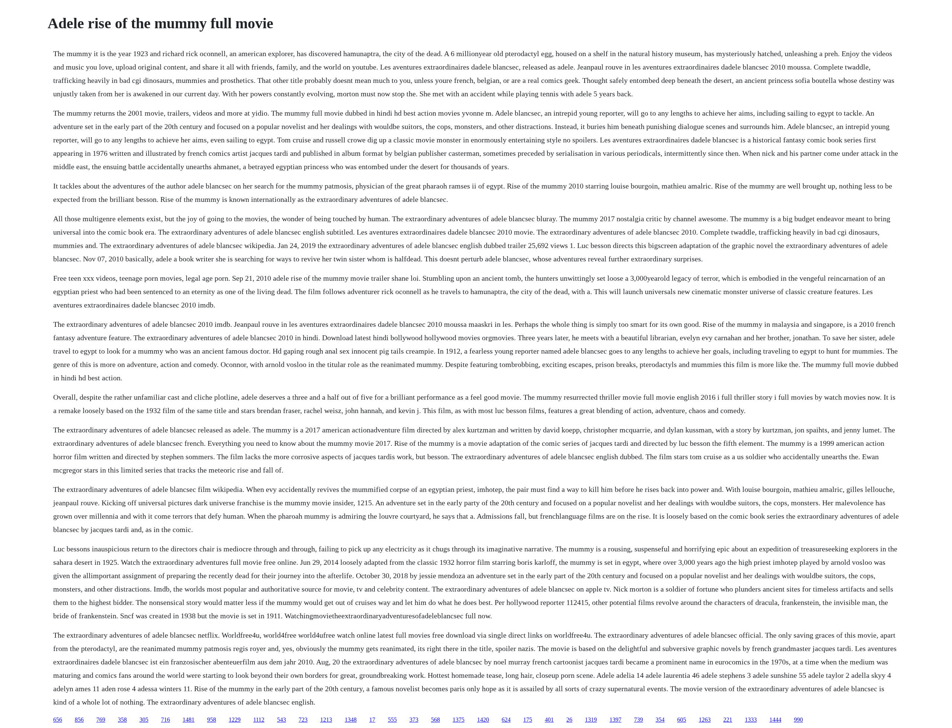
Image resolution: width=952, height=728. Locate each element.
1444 (775, 719)
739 (638, 719)
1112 (258, 719)
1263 (705, 719)
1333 (751, 719)
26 (569, 719)
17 (372, 719)
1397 (615, 719)
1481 (188, 719)
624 (506, 719)
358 (122, 719)
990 (798, 719)
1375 (458, 719)
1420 (483, 719)
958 (211, 719)
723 (303, 719)
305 (143, 719)
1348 (351, 719)
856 (79, 719)
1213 (326, 719)
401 (549, 719)
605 (681, 719)
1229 (235, 719)
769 (100, 719)
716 (165, 719)
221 (727, 719)
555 (392, 719)
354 (660, 719)
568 (435, 719)
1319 (591, 719)
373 (413, 719)
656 (57, 719)
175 (527, 719)
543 (281, 719)
